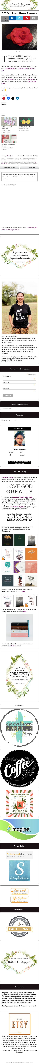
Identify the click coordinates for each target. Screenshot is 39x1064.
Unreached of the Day (15, 461)
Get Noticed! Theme (28, 1062)
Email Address (19, 376)
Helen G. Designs (9, 9)
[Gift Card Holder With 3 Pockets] (9, 139)
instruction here (23, 68)
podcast (17, 463)
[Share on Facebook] (12, 18)
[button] (7, 540)
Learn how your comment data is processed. (19, 229)
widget (22, 463)
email (23, 461)
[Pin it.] (26, 18)
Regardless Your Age (8, 167)
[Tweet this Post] (19, 18)
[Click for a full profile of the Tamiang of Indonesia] (19, 445)
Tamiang (15, 449)
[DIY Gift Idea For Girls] (26, 121)
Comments (5, 19)
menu (37, 5)
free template (10, 68)
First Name (19, 382)
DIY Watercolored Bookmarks (6, 128)
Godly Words (33, 167)
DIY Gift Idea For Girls (25, 127)
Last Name (19, 388)
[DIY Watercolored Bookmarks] (9, 121)
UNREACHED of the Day (19, 429)
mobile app (28, 461)
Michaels (10, 79)
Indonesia (23, 449)
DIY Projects (10, 156)
